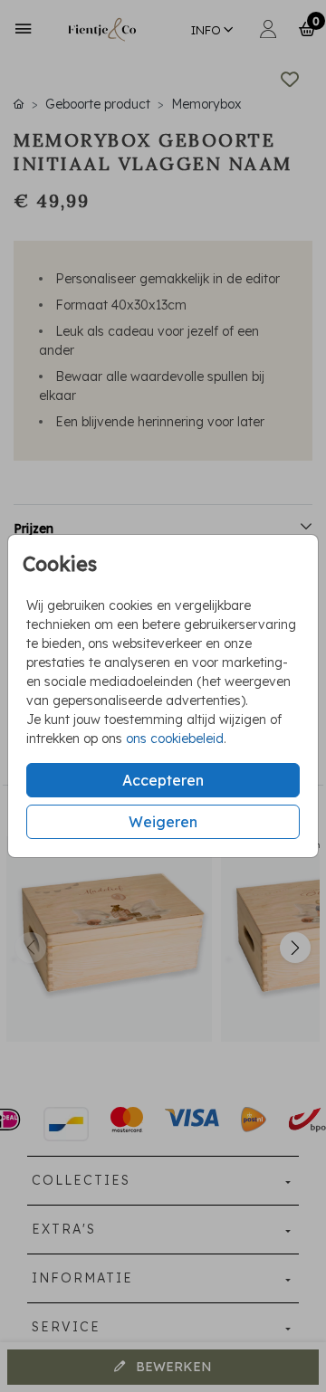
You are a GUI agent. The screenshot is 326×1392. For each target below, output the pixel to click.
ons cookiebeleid (175, 738)
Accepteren (163, 780)
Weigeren (163, 822)
